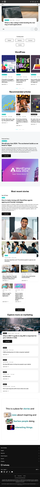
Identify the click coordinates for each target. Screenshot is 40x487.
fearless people (21, 421)
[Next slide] (36, 29)
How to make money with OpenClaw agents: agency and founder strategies (17, 201)
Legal (15, 475)
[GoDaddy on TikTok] (7, 472)
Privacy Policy (20, 475)
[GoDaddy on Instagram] (4, 472)
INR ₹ (37, 469)
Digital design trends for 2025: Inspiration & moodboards (22, 81)
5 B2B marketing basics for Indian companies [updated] (16, 352)
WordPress (4, 74)
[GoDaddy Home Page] (5, 465)
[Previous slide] (32, 29)
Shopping (2, 461)
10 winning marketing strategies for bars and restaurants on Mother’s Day (22, 121)
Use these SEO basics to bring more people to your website (17, 364)
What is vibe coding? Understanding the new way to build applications (20, 23)
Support (2, 450)
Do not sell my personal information (20, 477)
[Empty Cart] (37, 1)
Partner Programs (4, 455)
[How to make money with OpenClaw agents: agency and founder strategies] (20, 228)
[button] (17, 129)
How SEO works (6, 376)
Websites (7, 20)
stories (26, 408)
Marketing (20, 40)
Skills (3, 197)
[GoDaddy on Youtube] (12, 472)
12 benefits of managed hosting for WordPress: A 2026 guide (8, 81)
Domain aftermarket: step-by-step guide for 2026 (8, 119)
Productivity (25, 270)
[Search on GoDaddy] (37, 4)
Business (4, 286)
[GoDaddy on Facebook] (1, 472)
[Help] (33, 2)
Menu (3, 4)
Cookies (24, 475)
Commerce (30, 40)
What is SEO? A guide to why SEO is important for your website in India (20, 337)
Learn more (4, 84)
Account (2, 458)
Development (34, 114)
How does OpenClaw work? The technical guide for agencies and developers (20, 260)
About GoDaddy (4, 447)
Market (18, 114)
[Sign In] (35, 2)
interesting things (23, 427)
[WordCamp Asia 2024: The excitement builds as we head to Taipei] (20, 170)
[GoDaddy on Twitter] (9, 472)
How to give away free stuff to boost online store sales (15, 388)
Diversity (20, 44)
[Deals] (31, 2)
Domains (4, 114)
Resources (3, 453)
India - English (3, 469)
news (14, 415)
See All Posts (5, 195)
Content (18, 74)
